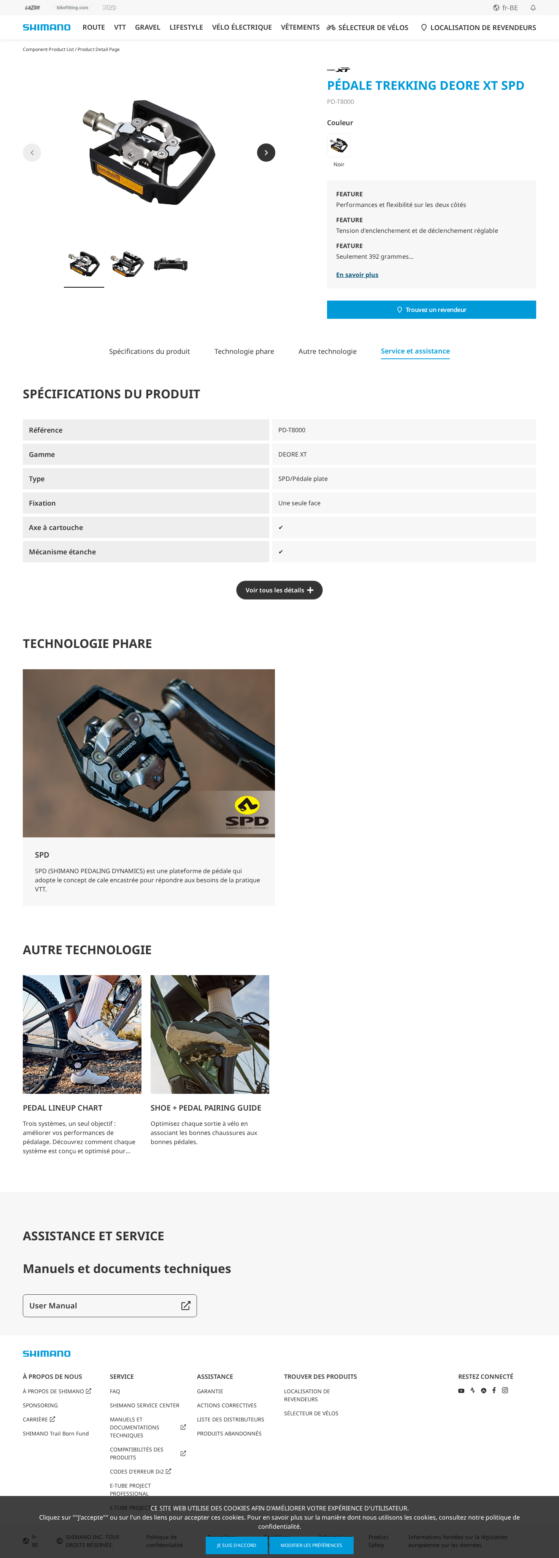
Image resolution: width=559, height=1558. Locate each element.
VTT (120, 27)
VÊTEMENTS (300, 27)
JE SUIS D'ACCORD (236, 1545)
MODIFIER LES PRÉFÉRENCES (311, 1545)
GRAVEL (147, 27)
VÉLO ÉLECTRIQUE (242, 27)
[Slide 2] (127, 264)
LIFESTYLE (186, 27)
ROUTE (94, 27)
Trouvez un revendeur (436, 310)
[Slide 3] (171, 264)
